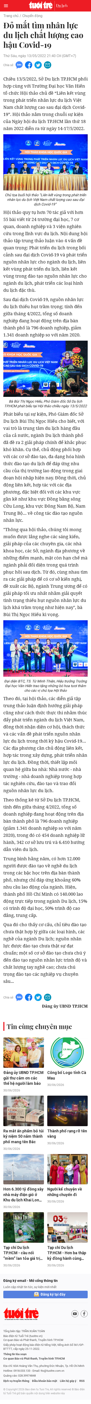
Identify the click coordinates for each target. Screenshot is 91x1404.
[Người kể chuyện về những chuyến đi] (67, 1169)
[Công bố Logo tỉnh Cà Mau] (67, 1052)
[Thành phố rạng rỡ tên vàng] (67, 1111)
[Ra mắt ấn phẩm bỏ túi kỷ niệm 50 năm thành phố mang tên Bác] (23, 1111)
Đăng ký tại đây (53, 1294)
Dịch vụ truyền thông (16, 1381)
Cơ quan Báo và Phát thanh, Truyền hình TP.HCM (34, 1358)
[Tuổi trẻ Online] (42, 6)
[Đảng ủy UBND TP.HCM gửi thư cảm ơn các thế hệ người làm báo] (23, 1052)
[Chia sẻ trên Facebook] (28, 65)
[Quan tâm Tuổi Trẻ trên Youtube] (74, 1313)
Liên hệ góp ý (68, 1381)
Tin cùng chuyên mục (39, 1026)
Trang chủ (11, 16)
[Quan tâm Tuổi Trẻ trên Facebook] (84, 1313)
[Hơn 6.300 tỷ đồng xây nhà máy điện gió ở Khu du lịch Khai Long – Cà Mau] (23, 1169)
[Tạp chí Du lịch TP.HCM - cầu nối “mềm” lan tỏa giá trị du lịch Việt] (23, 1227)
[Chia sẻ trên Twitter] (38, 65)
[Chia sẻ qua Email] (47, 65)
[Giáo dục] (62, 6)
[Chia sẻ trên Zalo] (19, 65)
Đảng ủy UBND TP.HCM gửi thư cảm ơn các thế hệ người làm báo (23, 1078)
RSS (82, 1381)
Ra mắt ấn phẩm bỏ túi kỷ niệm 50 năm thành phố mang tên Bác (23, 1136)
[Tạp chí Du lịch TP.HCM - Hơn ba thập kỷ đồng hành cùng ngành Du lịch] (67, 1227)
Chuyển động (32, 16)
